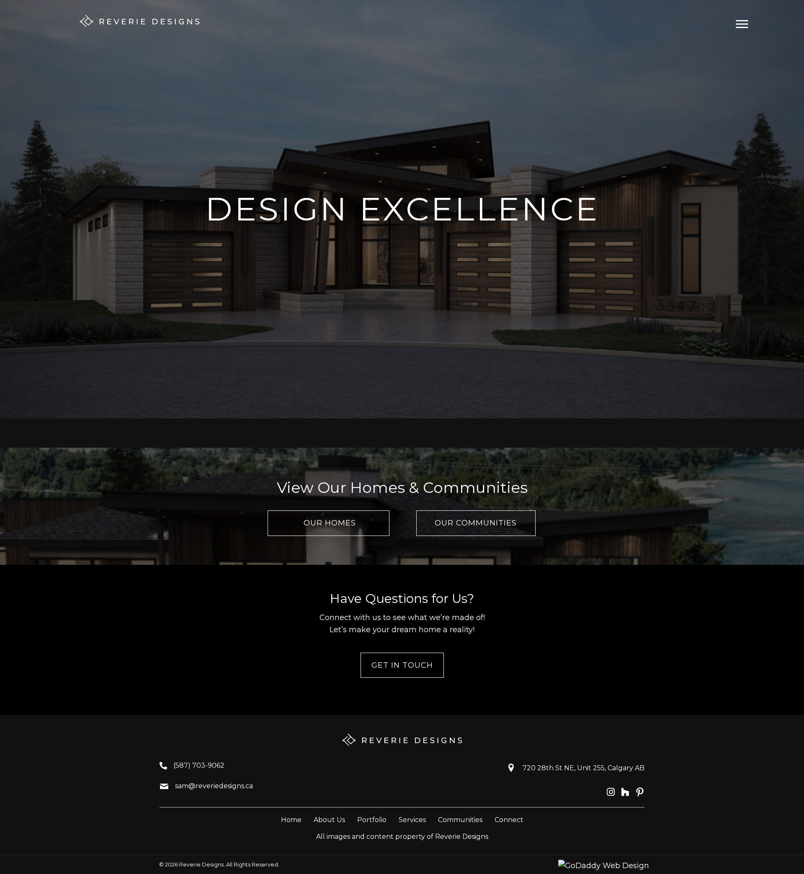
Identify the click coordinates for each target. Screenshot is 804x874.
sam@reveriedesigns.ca (214, 786)
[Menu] (742, 24)
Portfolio (372, 820)
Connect (509, 820)
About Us (329, 820)
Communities (460, 820)
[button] (328, 523)
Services (412, 820)
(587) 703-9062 (198, 765)
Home (291, 820)
